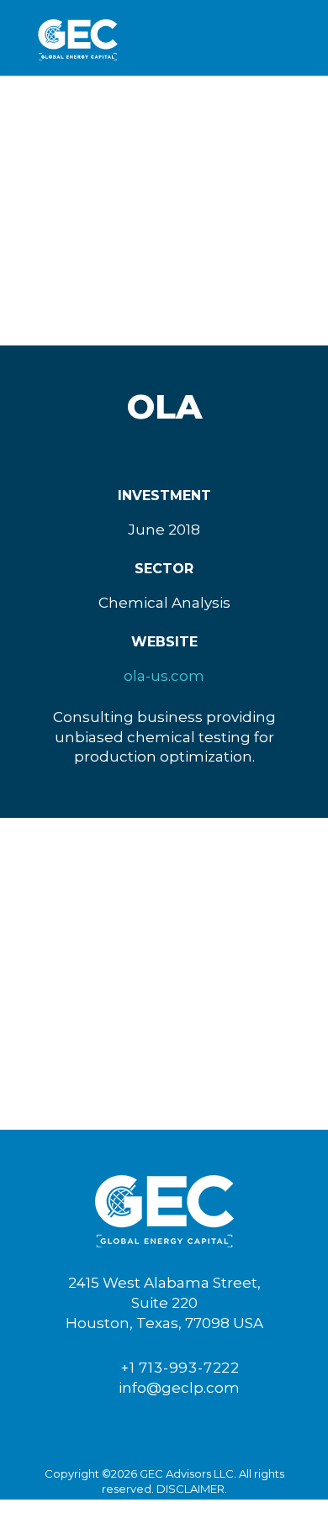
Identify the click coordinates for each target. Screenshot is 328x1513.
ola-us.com (164, 675)
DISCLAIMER (190, 1488)
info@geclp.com (174, 1387)
